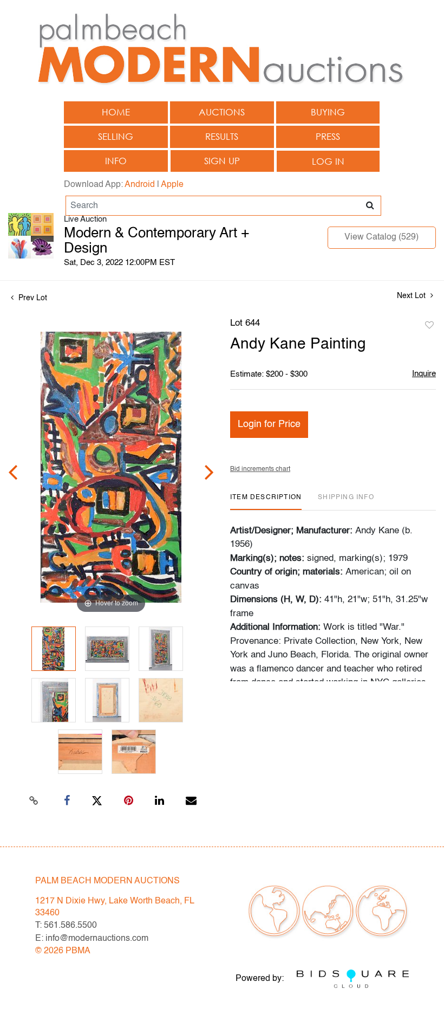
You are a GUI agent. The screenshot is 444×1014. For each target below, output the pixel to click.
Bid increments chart (260, 469)
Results (221, 136)
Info (116, 160)
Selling (115, 136)
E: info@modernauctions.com (91, 938)
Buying (328, 112)
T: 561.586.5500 (66, 925)
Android (140, 184)
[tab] (266, 501)
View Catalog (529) (381, 237)
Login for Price (269, 424)
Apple (172, 184)
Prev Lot (31, 298)
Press (328, 136)
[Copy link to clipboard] (34, 801)
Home (116, 112)
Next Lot (412, 296)
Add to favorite (429, 325)
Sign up (222, 160)
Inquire (424, 374)
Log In (328, 161)
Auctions (222, 112)
